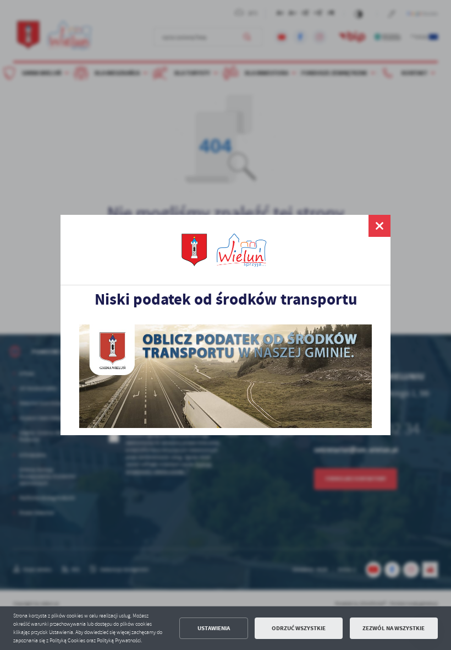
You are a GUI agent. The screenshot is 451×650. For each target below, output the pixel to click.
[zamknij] (380, 226)
